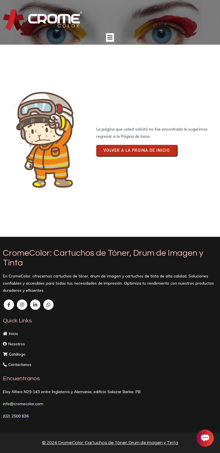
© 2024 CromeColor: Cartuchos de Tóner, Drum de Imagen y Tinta (110, 442)
